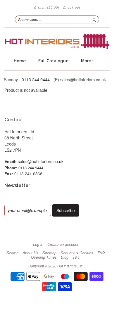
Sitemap (49, 253)
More (86, 60)
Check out (71, 7)
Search (12, 253)
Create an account (62, 244)
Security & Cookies (77, 253)
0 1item (46, 7)
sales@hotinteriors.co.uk (40, 161)
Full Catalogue (53, 60)
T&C (76, 257)
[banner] (57, 41)
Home (20, 60)
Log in (38, 244)
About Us (30, 253)
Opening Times (44, 257)
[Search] (94, 19)
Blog (64, 257)
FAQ (101, 253)
